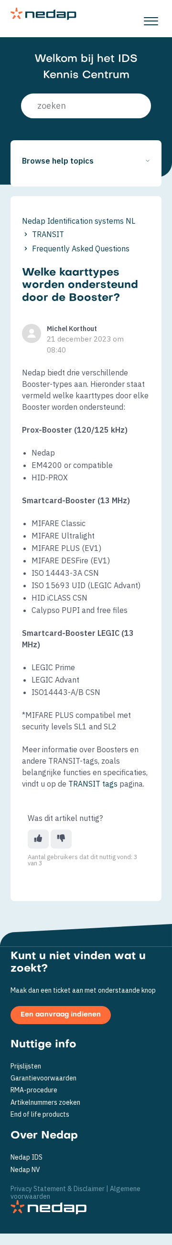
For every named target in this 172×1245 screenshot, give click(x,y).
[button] (150, 18)
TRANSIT (48, 234)
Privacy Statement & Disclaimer (58, 1188)
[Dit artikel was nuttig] (38, 839)
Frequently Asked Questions (80, 248)
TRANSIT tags (93, 783)
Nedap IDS (27, 1157)
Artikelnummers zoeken (45, 1102)
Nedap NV (25, 1169)
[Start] (43, 14)
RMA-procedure (34, 1090)
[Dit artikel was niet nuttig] (61, 839)
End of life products (40, 1114)
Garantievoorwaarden (43, 1078)
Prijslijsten (26, 1066)
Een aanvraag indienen (61, 1015)
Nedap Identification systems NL (78, 221)
